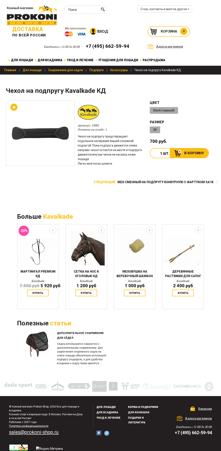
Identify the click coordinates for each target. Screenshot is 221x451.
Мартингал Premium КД (38, 274)
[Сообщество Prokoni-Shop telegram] (106, 433)
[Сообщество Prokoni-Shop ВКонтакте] (98, 433)
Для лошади (22, 60)
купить (37, 293)
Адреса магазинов (169, 46)
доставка (27, 29)
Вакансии (205, 408)
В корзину (194, 153)
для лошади (106, 407)
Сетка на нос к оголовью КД (86, 274)
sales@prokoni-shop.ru (34, 432)
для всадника (107, 412)
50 (155, 129)
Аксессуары (119, 70)
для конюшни (138, 412)
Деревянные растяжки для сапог (183, 274)
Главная (10, 70)
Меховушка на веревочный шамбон (135, 274)
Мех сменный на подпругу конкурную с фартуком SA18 (153, 182)
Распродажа (154, 60)
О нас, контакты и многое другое (164, 9)
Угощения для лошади (118, 60)
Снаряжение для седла (66, 70)
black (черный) (164, 110)
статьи (60, 323)
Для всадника (50, 60)
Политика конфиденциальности (28, 426)
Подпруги (96, 70)
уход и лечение (108, 417)
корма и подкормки (143, 407)
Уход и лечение (80, 60)
